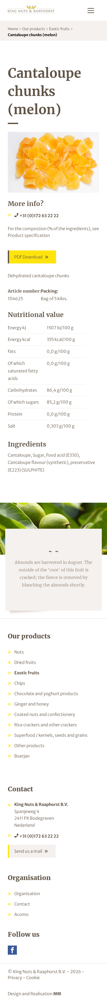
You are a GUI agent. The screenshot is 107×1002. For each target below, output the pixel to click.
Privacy (15, 977)
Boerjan (22, 756)
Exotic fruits (59, 29)
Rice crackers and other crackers (45, 724)
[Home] (31, 9)
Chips (19, 683)
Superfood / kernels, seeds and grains (51, 735)
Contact (22, 904)
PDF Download (28, 257)
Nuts (19, 652)
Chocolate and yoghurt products (46, 693)
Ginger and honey (31, 704)
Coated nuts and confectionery (44, 714)
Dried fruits (25, 662)
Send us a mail (28, 851)
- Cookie (31, 977)
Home (13, 29)
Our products (33, 29)
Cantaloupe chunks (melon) (32, 35)
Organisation (27, 893)
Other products (29, 745)
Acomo (21, 914)
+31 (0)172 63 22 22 (39, 216)
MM (57, 993)
